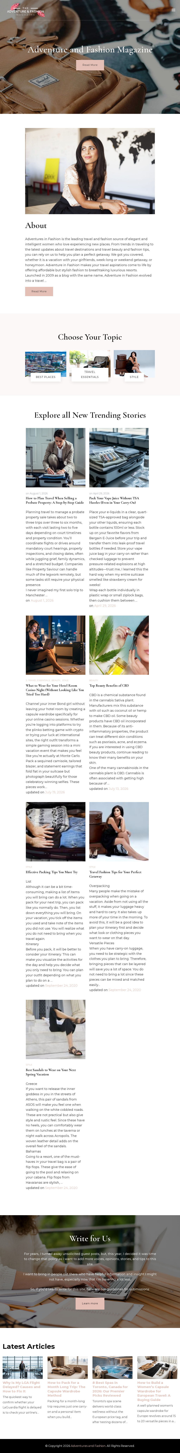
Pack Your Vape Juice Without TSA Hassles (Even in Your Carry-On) (114, 500)
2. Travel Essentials (38, 680)
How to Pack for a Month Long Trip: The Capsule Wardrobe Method (66, 1389)
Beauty (56, 680)
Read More (90, 65)
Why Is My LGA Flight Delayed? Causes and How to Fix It (21, 1387)
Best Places (46, 377)
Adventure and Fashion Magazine (90, 49)
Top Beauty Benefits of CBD (109, 686)
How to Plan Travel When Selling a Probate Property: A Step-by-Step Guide (55, 500)
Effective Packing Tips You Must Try (52, 872)
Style (134, 377)
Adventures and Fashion (88, 1446)
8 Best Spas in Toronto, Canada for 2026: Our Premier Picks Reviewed (110, 1389)
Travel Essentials (90, 374)
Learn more (90, 1303)
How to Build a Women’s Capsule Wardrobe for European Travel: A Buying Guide (153, 1391)
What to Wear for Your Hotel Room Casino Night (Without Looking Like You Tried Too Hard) (55, 690)
